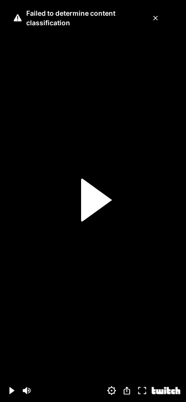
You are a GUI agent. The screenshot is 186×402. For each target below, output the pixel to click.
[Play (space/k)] (11, 390)
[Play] (93, 201)
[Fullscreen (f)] (142, 390)
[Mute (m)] (26, 390)
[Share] (126, 390)
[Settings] (111, 390)
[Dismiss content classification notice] (155, 18)
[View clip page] (166, 390)
